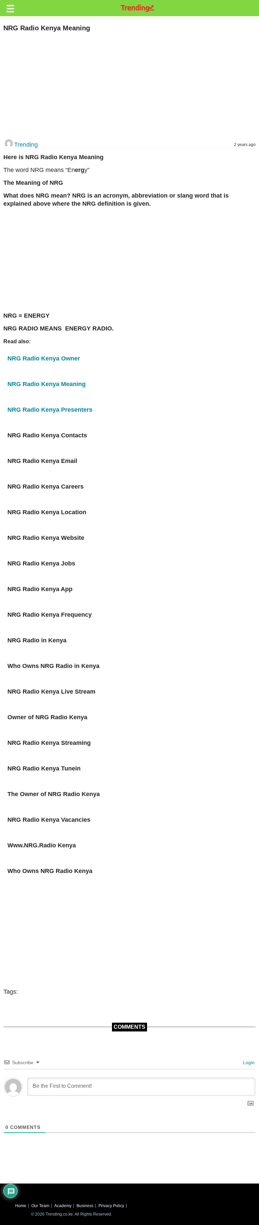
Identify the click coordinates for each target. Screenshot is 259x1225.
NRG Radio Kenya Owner (43, 358)
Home (20, 1205)
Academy (62, 1205)
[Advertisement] (127, 86)
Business (85, 1205)
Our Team (40, 1205)
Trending (26, 144)
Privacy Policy (111, 1205)
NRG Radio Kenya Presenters (49, 409)
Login (248, 1062)
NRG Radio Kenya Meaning (46, 384)
